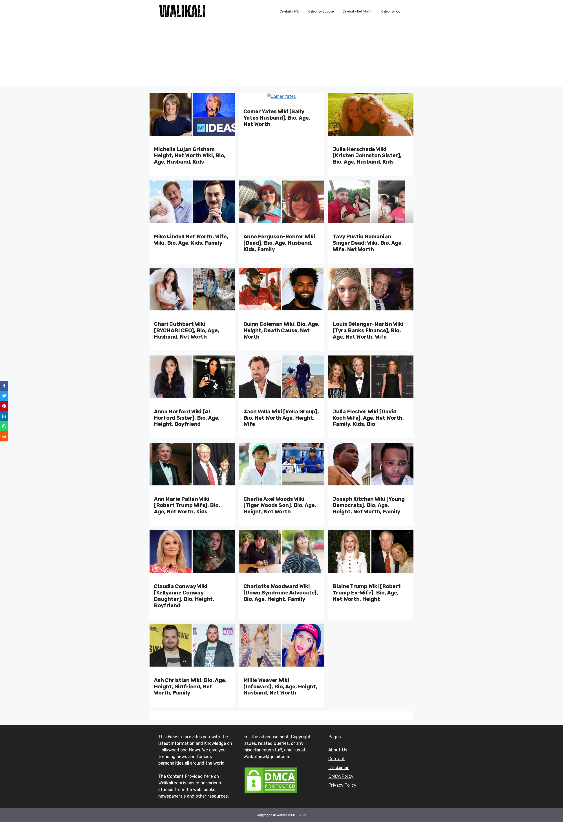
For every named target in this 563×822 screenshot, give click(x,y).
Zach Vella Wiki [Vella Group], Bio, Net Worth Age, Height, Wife (281, 417)
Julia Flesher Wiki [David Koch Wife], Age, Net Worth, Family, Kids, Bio (368, 417)
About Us (337, 750)
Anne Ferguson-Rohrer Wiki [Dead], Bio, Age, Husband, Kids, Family (279, 242)
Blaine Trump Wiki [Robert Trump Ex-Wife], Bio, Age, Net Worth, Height (367, 592)
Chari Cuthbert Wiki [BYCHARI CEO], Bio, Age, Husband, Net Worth (186, 330)
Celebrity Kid (390, 11)
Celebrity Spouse (321, 11)
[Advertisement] (281, 55)
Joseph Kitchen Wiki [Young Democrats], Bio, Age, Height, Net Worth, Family (369, 505)
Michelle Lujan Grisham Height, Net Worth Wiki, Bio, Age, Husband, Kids (190, 155)
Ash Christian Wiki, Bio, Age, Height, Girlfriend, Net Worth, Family (190, 686)
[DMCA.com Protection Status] (270, 792)
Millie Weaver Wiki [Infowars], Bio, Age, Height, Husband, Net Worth (280, 686)
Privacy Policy (342, 785)
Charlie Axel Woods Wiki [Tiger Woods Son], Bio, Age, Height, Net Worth (279, 505)
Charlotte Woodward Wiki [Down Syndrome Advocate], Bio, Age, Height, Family (280, 592)
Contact (336, 758)
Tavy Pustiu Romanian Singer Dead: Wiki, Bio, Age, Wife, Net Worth (368, 242)
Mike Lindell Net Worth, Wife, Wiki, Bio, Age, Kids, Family (191, 239)
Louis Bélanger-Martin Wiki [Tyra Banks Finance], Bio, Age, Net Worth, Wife (368, 330)
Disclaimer (338, 767)
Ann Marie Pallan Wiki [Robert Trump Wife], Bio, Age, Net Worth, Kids (187, 505)
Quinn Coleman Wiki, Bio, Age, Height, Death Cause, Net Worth (281, 330)
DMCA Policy (340, 776)
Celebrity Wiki (290, 11)
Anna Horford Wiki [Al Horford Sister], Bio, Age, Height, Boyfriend (187, 417)
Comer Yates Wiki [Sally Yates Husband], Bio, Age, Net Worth (276, 117)
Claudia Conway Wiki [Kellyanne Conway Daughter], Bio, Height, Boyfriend (184, 595)
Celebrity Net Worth (358, 11)
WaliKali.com (170, 783)
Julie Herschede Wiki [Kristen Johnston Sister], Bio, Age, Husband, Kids (367, 155)
